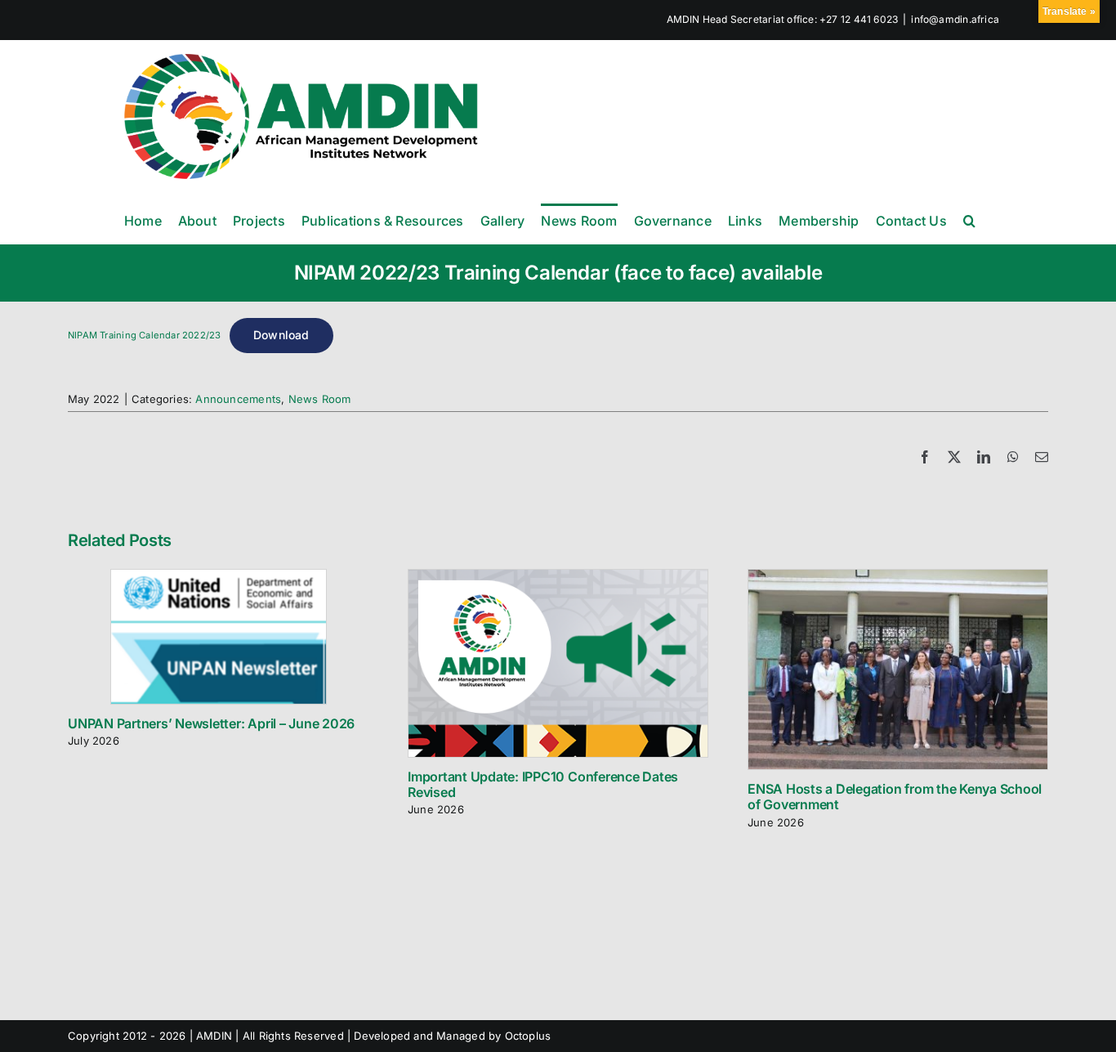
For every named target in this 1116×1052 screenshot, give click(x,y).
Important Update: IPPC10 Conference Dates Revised (543, 784)
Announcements (238, 398)
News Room (319, 398)
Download (281, 335)
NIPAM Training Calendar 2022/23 (144, 335)
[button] (969, 220)
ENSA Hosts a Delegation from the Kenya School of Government (895, 797)
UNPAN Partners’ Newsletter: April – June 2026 (211, 723)
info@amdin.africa (955, 19)
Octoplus (528, 1035)
